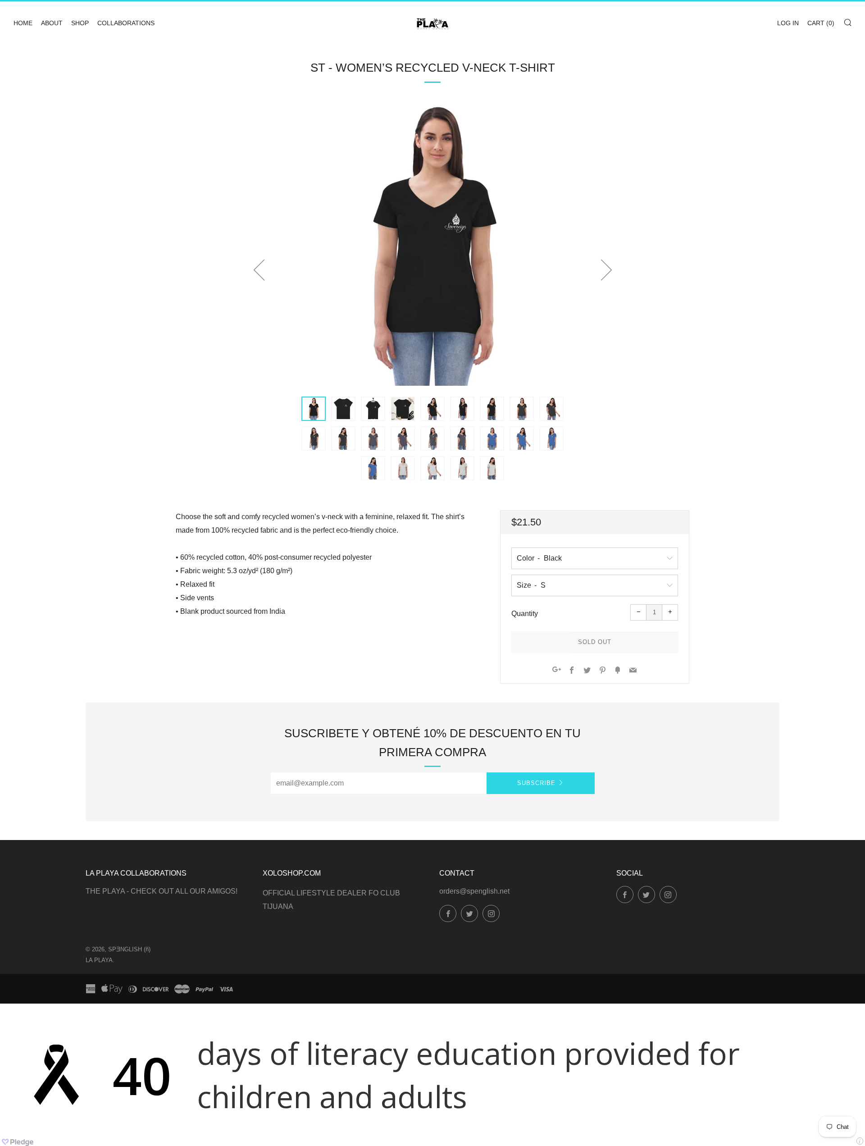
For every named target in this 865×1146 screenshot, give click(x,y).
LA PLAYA (99, 960)
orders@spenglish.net (474, 891)
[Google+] (556, 671)
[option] (432, 244)
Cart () (820, 23)
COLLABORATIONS (126, 23)
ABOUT (52, 23)
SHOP (80, 23)
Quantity (524, 613)
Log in (788, 23)
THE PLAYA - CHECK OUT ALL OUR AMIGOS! (161, 891)
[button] (313, 409)
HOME (23, 23)
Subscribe (536, 783)
